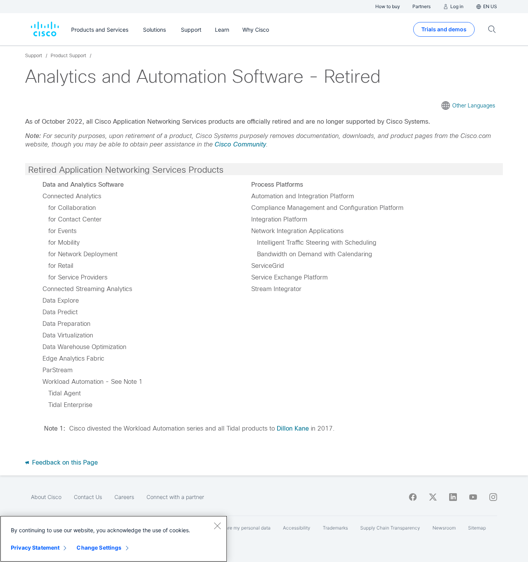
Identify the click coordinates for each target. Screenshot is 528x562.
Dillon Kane (293, 428)
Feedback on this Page (64, 462)
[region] (113, 539)
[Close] (217, 526)
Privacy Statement (35, 547)
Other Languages (473, 105)
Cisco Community (240, 144)
